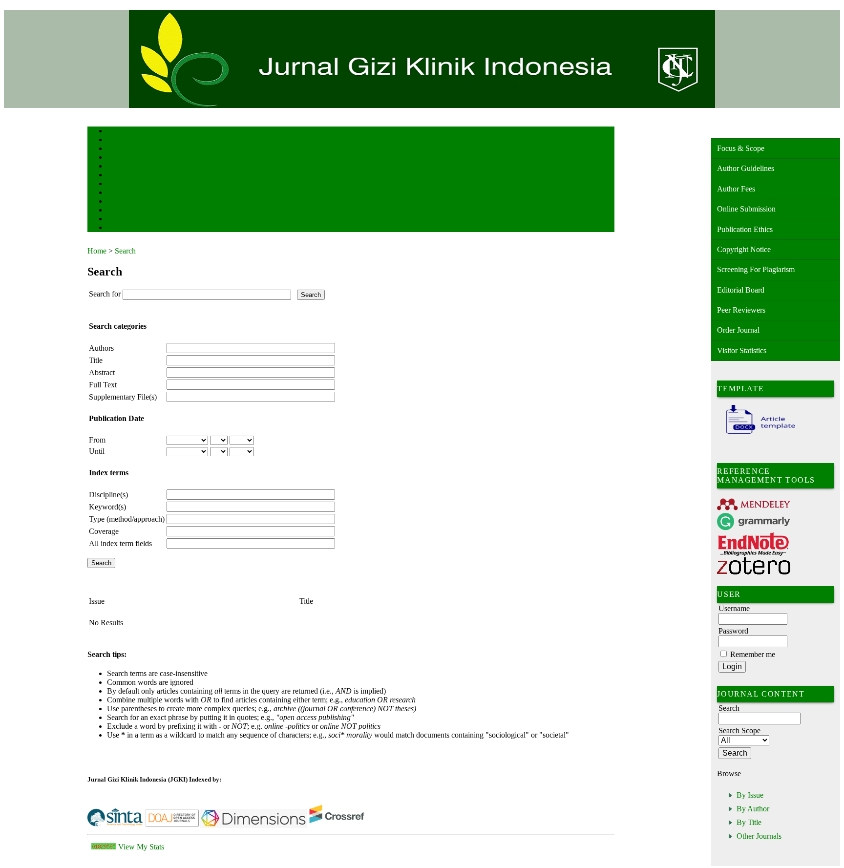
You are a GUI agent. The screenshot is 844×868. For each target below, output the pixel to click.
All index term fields (120, 543)
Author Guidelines (745, 168)
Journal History (124, 219)
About (114, 140)
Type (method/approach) (127, 519)
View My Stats (141, 847)
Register (116, 158)
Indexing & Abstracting (132, 210)
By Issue (750, 795)
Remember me (752, 654)
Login (113, 149)
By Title (749, 822)
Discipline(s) (108, 494)
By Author (753, 808)
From (97, 440)
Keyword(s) (107, 507)
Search (114, 166)
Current (115, 175)
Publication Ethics (745, 229)
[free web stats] (103, 847)
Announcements (124, 193)
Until (97, 451)
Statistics (117, 202)
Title (96, 360)
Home (113, 131)
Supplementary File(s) (123, 397)
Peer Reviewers (741, 310)
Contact (115, 228)
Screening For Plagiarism (756, 269)
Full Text (103, 385)
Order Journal (738, 330)
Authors (101, 348)
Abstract (102, 372)
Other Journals (759, 836)
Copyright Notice (744, 249)
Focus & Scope (740, 148)
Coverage (104, 531)
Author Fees (736, 189)
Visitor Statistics (741, 350)
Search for (105, 294)
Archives (116, 184)
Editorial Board (740, 290)
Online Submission (746, 209)
